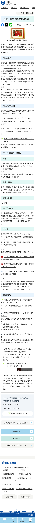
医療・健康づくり (24, 7)
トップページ (4, 7)
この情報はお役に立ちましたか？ (15, 423)
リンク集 (4, 491)
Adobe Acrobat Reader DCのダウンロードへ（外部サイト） (18, 365)
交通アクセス (25, 497)
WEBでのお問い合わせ (19, 413)
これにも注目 (16, 438)
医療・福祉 (14, 7)
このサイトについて (8, 489)
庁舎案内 (9, 497)
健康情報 (16, 431)
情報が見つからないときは (16, 445)
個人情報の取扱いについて (24, 489)
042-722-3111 (23, 470)
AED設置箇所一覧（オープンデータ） (17, 118)
